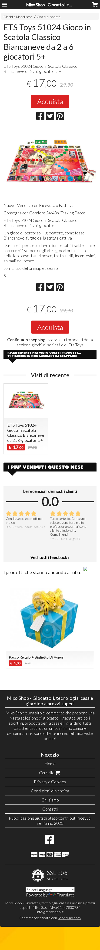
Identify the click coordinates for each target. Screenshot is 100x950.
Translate (65, 894)
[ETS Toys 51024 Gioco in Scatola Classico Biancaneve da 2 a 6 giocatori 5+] (50, 163)
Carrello (47, 772)
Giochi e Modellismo (17, 17)
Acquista (50, 101)
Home (50, 763)
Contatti (50, 808)
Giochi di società (48, 17)
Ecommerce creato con (50, 918)
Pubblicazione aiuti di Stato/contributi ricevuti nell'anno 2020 (50, 820)
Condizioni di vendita (50, 790)
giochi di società (45, 344)
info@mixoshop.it (50, 911)
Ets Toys (75, 344)
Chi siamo (50, 799)
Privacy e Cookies (50, 781)
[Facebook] (49, 841)
